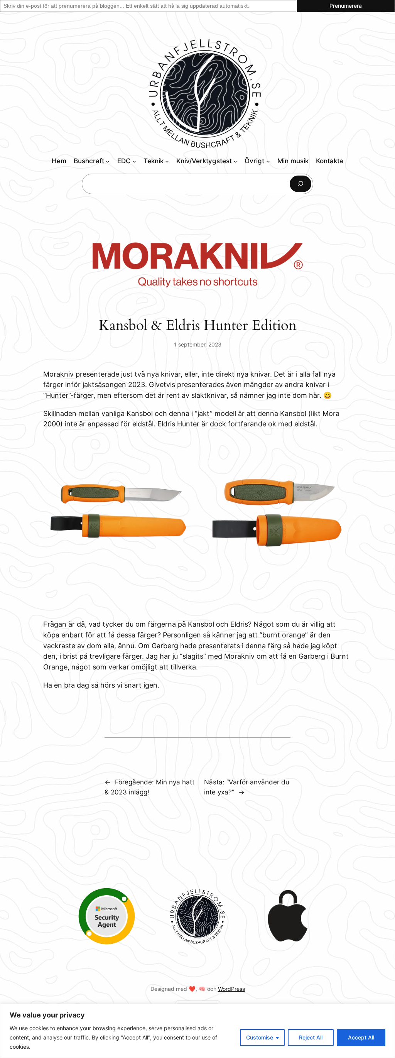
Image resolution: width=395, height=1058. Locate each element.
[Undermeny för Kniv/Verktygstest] (235, 161)
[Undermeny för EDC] (134, 161)
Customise (259, 1037)
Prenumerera (345, 5)
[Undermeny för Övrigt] (268, 161)
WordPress (231, 988)
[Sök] (300, 184)
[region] (197, 1031)
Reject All (310, 1037)
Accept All (361, 1037)
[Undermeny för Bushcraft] (108, 161)
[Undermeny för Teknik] (167, 161)
